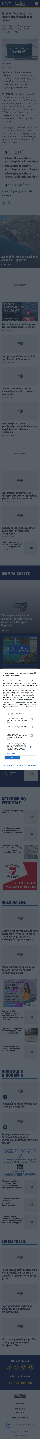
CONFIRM (12, 757)
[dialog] (20, 719)
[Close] (36, 674)
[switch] (31, 719)
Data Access (20, 765)
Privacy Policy (32, 765)
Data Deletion (7, 765)
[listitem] (20, 714)
